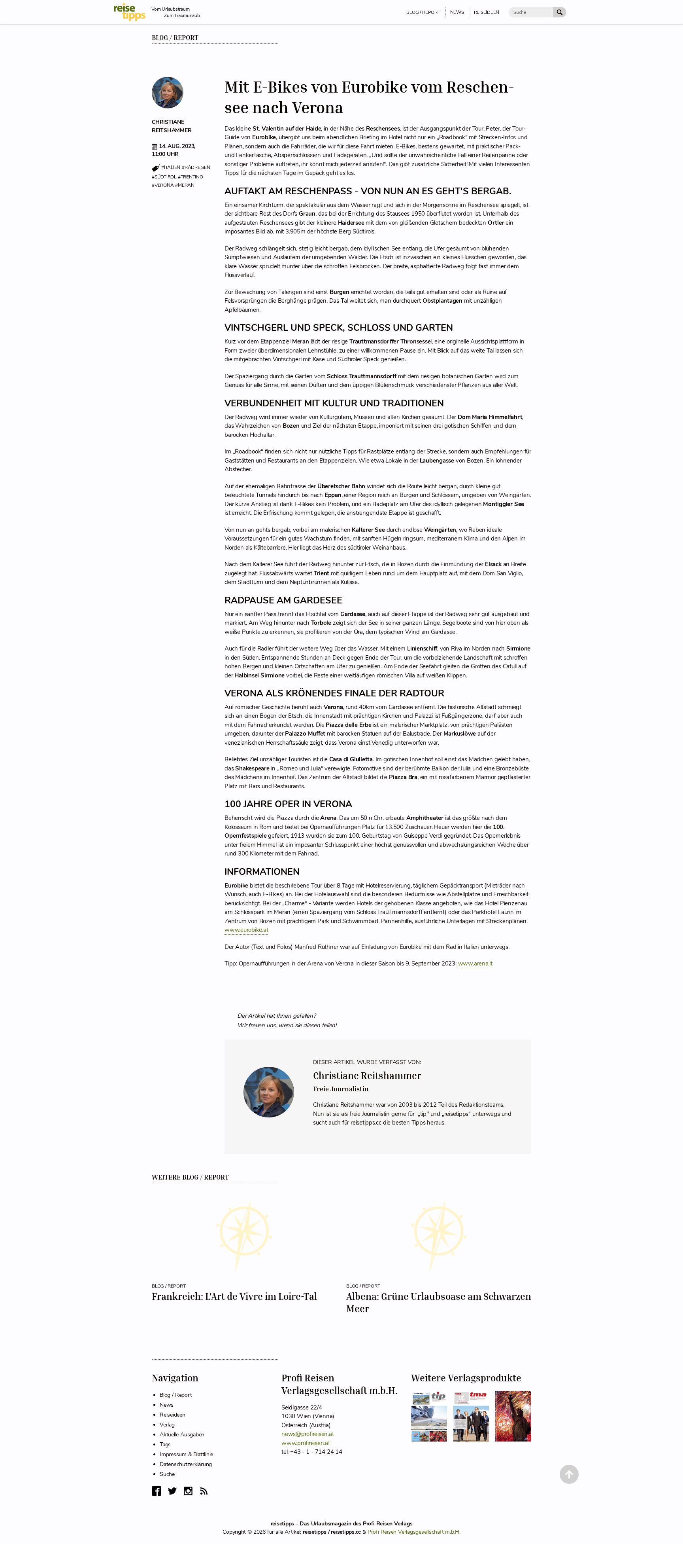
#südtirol (164, 177)
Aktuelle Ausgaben (182, 1434)
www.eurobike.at (246, 930)
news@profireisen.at (307, 1434)
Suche (167, 1474)
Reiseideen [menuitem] (487, 12)
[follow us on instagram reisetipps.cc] (188, 1491)
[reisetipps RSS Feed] (204, 1491)
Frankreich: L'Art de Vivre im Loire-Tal (234, 1296)
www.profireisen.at (305, 1443)
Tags (165, 1444)
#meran (184, 185)
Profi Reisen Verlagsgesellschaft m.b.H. (414, 1532)
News (167, 1405)
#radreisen (196, 168)
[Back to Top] (569, 1474)
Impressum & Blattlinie (186, 1454)
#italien (170, 168)
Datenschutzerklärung (186, 1464)
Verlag (167, 1424)
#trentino (190, 177)
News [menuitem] (457, 12)
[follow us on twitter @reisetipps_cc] (172, 1491)
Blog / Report (175, 38)
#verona (163, 185)
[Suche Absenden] (559, 12)
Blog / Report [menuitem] (423, 12)
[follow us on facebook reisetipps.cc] (156, 1491)
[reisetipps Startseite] (132, 12)
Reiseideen (172, 1415)
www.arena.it (475, 963)
